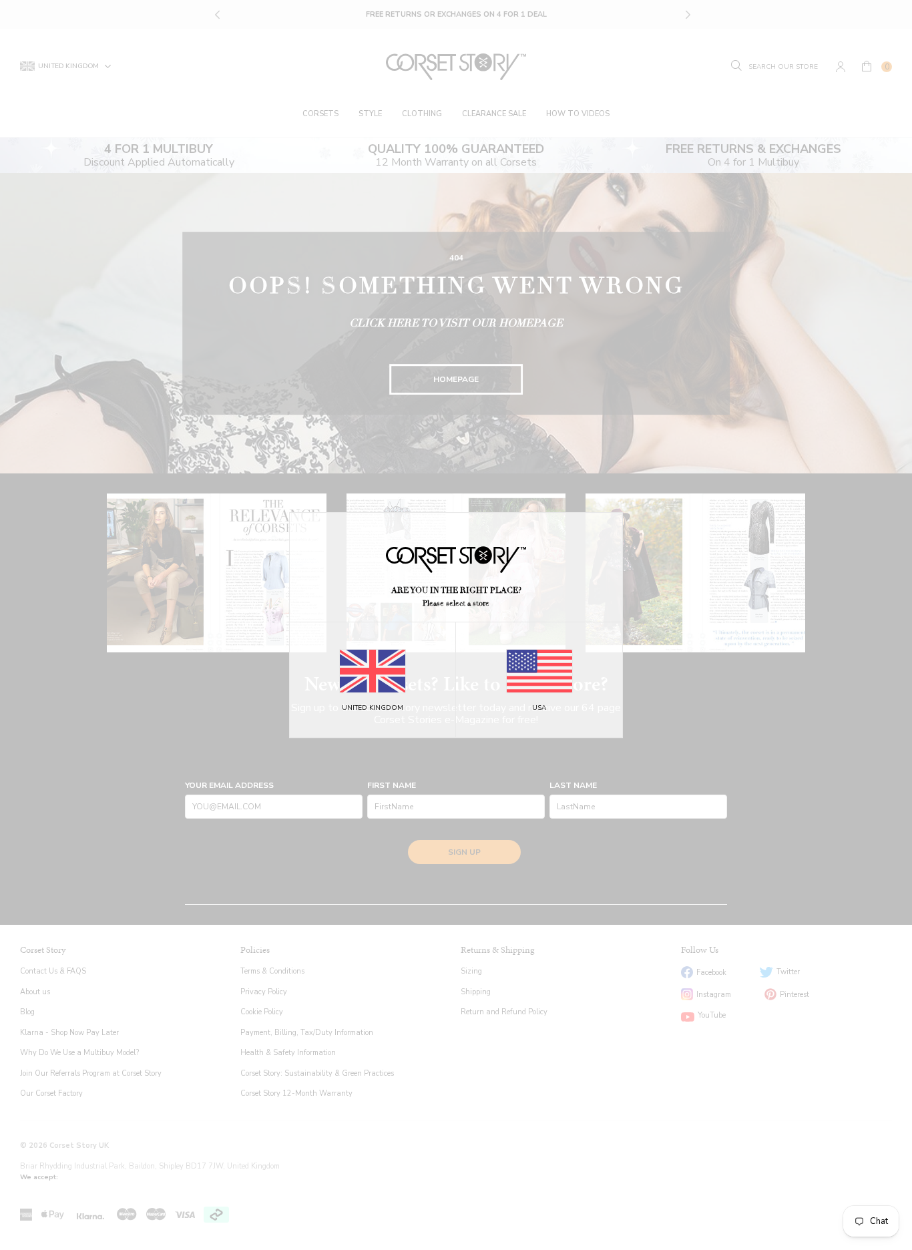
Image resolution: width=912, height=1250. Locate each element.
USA (539, 707)
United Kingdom (372, 707)
